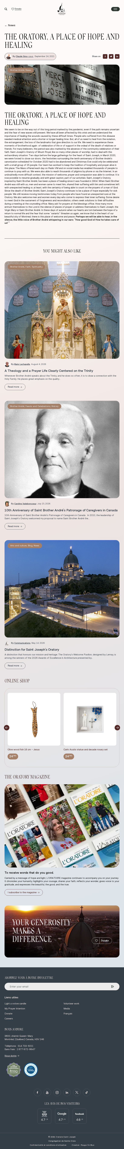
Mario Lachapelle (22, 364)
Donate (105, 940)
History (55, 406)
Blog (30, 546)
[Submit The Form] (112, 986)
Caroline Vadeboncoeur (25, 504)
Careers (9, 1018)
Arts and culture (18, 546)
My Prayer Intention (15, 1008)
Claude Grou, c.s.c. (24, 56)
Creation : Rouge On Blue (83, 1145)
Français (68, 1013)
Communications (22, 643)
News (10, 25)
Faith (28, 267)
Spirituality (37, 267)
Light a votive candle (15, 1003)
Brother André (17, 70)
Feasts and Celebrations (38, 406)
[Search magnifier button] (6, 9)
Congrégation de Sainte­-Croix (62, 1141)
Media (67, 1008)
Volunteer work (71, 1003)
